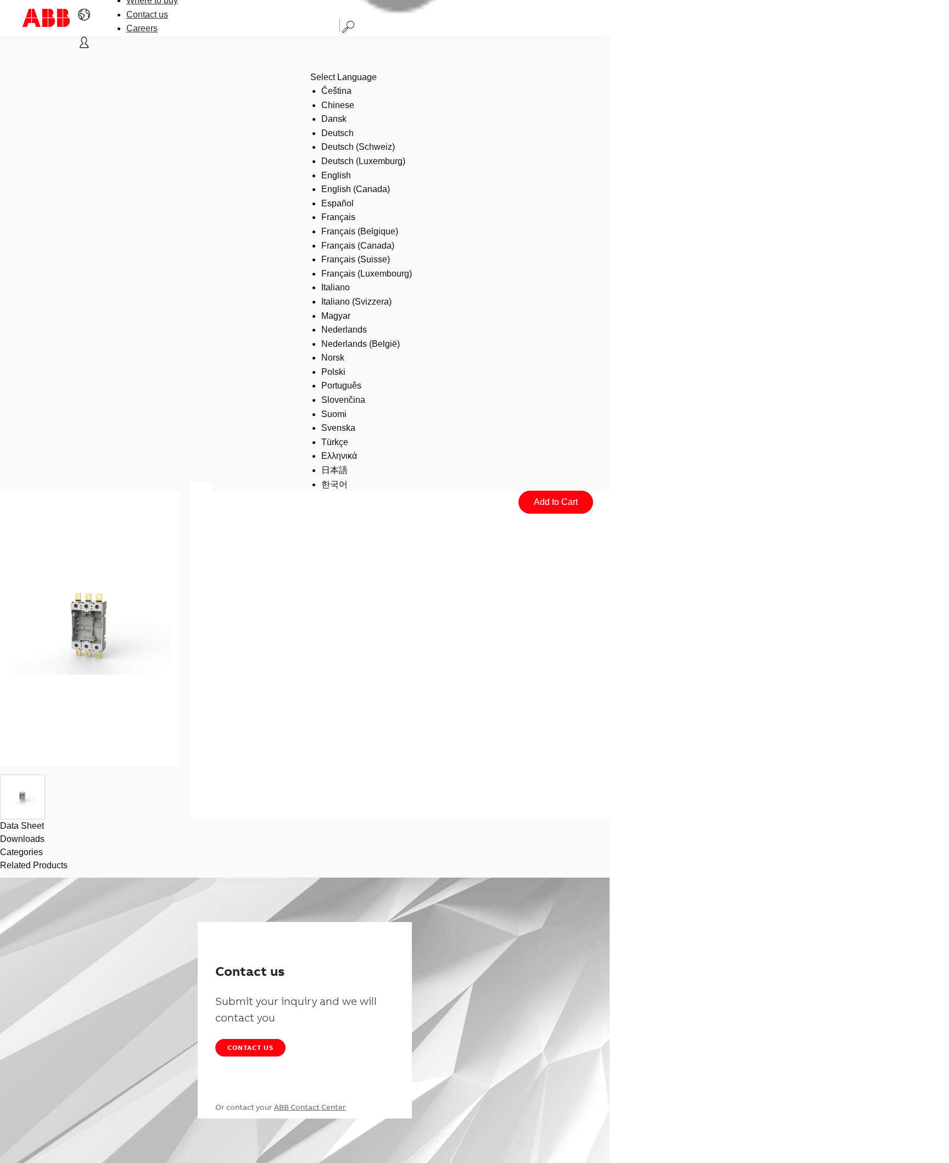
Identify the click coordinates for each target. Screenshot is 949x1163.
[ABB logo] (46, 18)
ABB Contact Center (310, 1107)
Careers (142, 28)
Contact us (147, 14)
